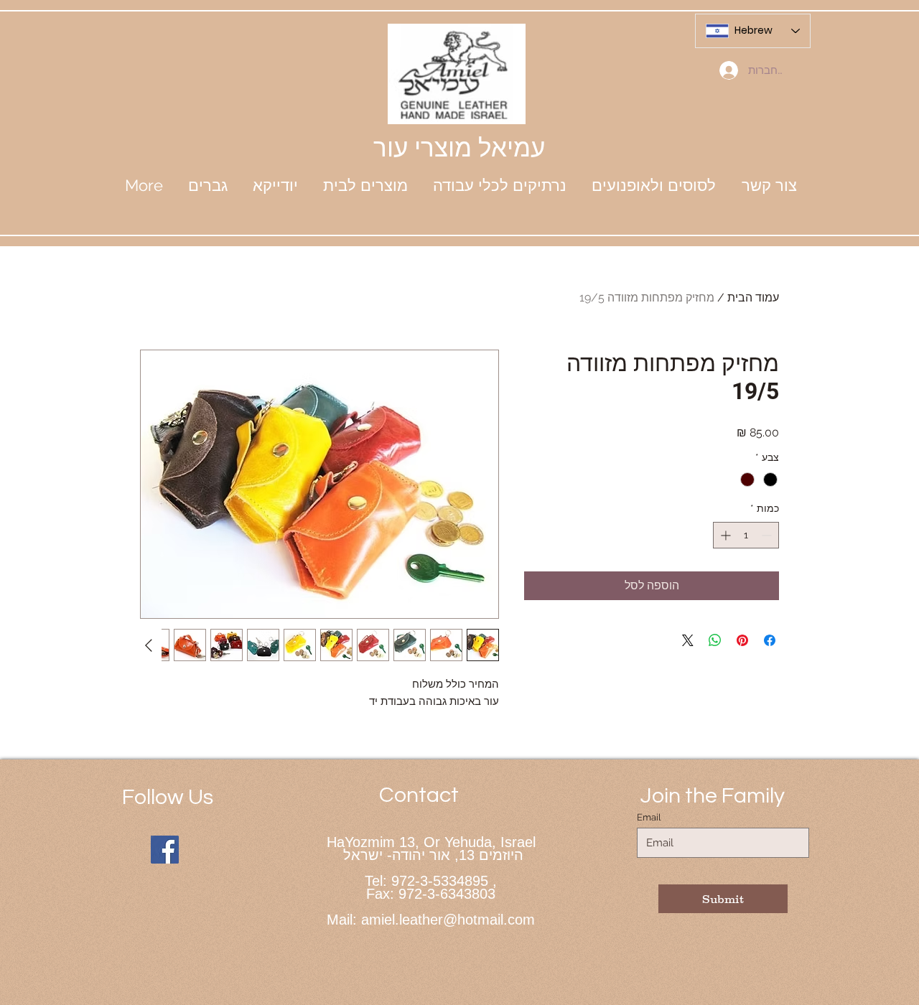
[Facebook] (165, 850)
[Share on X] (687, 640)
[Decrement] (768, 535)
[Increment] (724, 535)
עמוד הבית (753, 297)
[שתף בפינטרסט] (742, 640)
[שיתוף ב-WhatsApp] (715, 640)
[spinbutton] (746, 535)
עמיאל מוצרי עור (459, 147)
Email (649, 817)
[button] (275, 185)
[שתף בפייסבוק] (769, 640)
